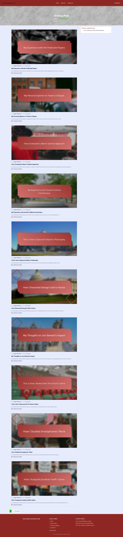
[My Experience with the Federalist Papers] (44, 46)
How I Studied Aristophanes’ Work (21, 452)
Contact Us (70, 3)
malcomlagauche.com (9, 3)
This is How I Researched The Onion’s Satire (24, 404)
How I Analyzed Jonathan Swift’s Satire (23, 500)
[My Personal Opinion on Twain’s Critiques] (44, 94)
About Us (63, 3)
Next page (17, 511)
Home (57, 3)
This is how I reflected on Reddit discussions (85, 525)
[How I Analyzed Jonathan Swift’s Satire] (44, 478)
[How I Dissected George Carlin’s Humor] (44, 286)
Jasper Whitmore (17, 65)
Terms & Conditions (54, 525)
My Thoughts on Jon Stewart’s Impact (23, 356)
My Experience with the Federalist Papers (24, 68)
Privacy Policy (53, 523)
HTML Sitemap (52, 530)
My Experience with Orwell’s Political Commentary (26, 212)
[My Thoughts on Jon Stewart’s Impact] (44, 334)
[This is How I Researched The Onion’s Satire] (44, 382)
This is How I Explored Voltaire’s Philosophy (24, 260)
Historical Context (17, 73)
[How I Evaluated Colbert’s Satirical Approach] (44, 142)
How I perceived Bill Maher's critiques (83, 521)
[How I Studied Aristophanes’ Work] (44, 430)
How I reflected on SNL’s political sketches (94, 30)
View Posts (117, 3)
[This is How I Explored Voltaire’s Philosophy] (44, 238)
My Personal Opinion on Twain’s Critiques (24, 116)
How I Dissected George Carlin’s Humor (23, 308)
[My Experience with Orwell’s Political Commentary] (44, 190)
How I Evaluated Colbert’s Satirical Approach (25, 164)
